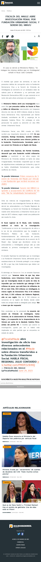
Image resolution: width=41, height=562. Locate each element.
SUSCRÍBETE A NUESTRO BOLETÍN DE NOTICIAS (20, 379)
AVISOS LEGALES (20, 548)
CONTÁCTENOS (20, 545)
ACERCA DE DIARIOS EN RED (20, 539)
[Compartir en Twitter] (7, 37)
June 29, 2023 (26, 370)
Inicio (3, 11)
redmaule (6, 441)
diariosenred (7, 512)
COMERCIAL (20, 542)
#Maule (30, 349)
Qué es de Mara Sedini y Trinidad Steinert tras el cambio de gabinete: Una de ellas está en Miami (20, 507)
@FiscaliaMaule (10, 339)
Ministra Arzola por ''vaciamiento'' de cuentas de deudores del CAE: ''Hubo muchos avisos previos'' (21, 471)
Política (9, 11)
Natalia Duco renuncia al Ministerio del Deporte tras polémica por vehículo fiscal (19, 437)
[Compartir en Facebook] (2, 37)
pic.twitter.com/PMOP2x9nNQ (20, 363)
